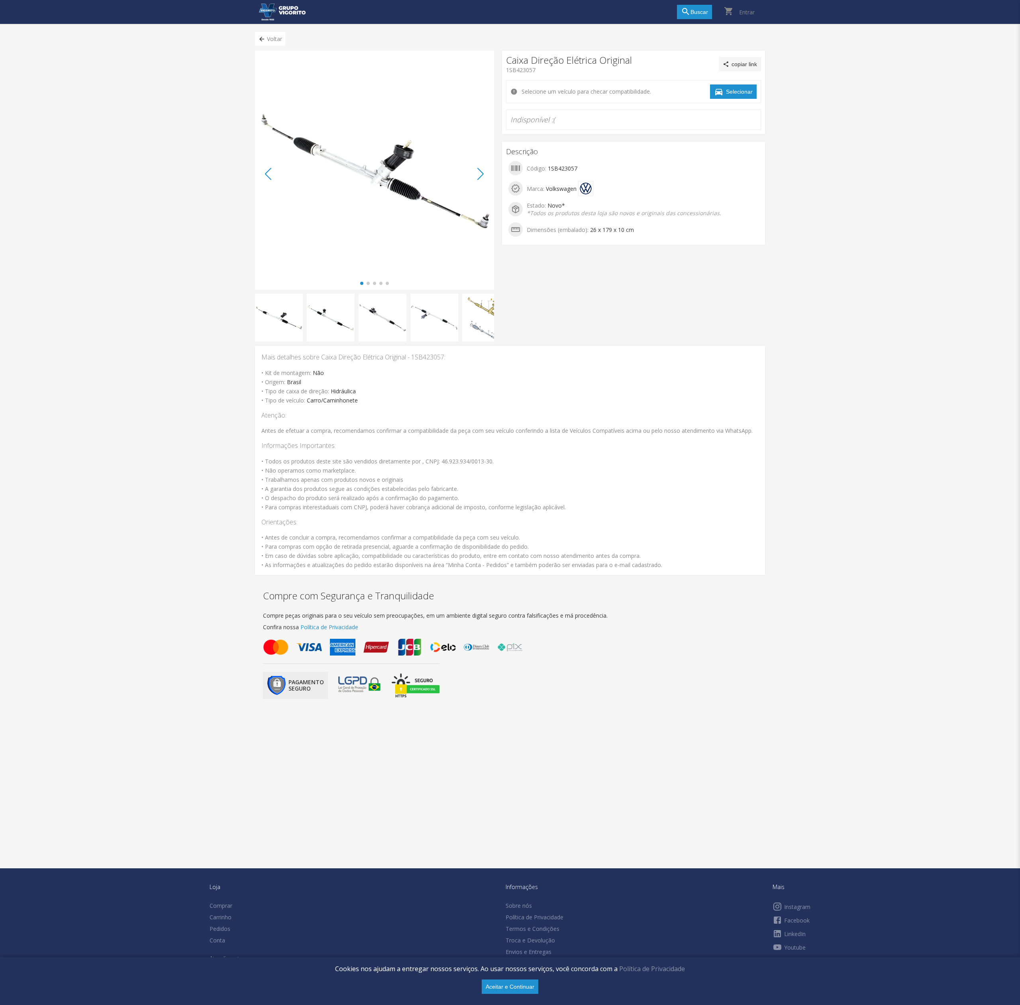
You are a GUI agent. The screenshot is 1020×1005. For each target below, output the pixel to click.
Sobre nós (519, 905)
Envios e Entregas (528, 952)
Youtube (795, 947)
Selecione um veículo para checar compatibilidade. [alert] (507, 43)
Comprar (221, 905)
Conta (217, 940)
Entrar (747, 12)
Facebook (797, 920)
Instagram (797, 907)
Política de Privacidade (652, 968)
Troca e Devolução (530, 940)
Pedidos (220, 928)
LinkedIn (795, 934)
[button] (270, 39)
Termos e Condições (532, 928)
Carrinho (220, 917)
